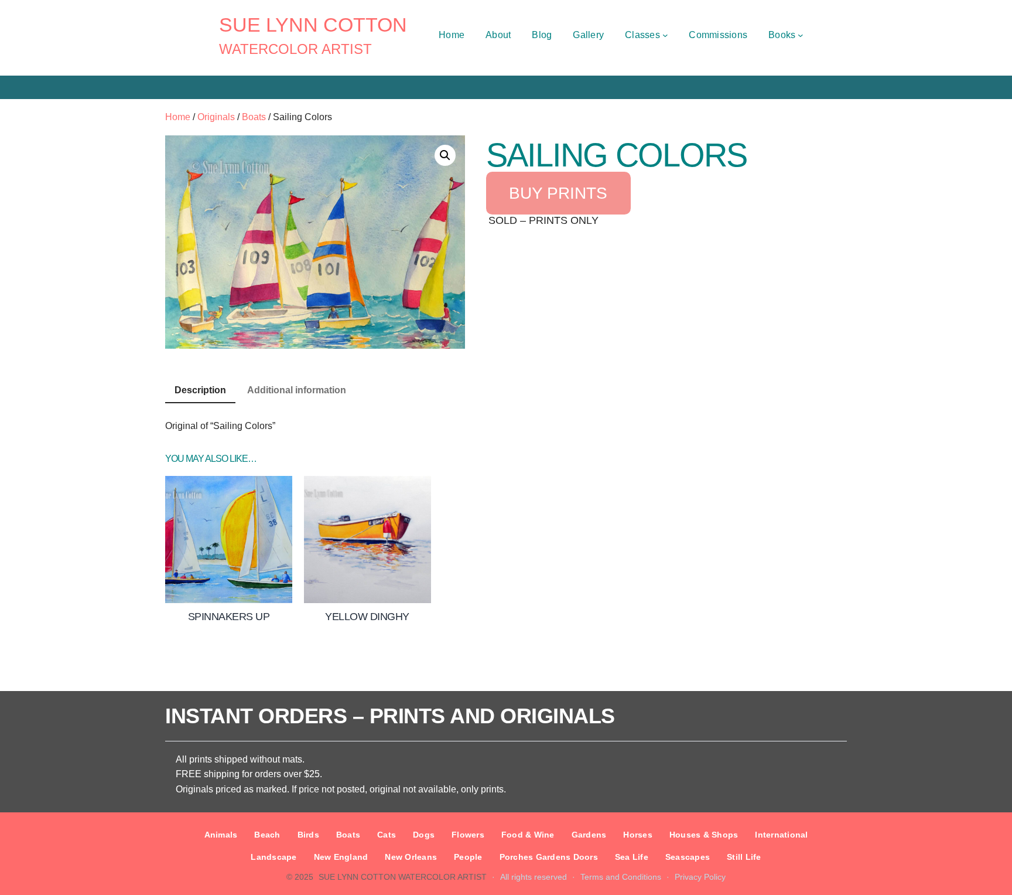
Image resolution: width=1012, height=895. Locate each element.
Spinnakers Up (229, 616)
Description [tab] (200, 390)
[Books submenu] (801, 35)
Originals (216, 117)
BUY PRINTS (558, 193)
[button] (445, 155)
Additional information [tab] (296, 390)
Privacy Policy (700, 877)
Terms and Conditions (620, 877)
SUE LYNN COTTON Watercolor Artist (403, 877)
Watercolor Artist (295, 49)
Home (177, 117)
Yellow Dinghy (367, 616)
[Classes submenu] (665, 35)
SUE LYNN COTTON (313, 24)
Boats (254, 117)
